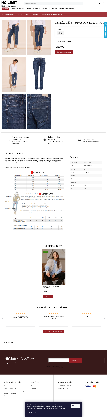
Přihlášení (33, 388)
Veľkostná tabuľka (64, 41)
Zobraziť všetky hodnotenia (53, 331)
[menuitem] (5, 9)
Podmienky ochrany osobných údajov (14, 391)
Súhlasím (75, 406)
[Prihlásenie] (99, 3)
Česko (6, 396)
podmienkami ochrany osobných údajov (53, 367)
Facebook (60, 391)
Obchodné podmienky (10, 388)
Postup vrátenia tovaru (10, 393)
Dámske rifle (87, 162)
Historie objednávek (36, 391)
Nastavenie (33, 413)
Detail (47, 297)
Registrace (34, 385)
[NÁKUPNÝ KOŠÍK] (104, 3)
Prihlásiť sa (75, 360)
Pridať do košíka (65, 52)
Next (105, 319)
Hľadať (80, 3)
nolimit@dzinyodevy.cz (64, 386)
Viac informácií (60, 408)
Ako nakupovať (8, 385)
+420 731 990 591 (63, 388)
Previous (2, 319)
